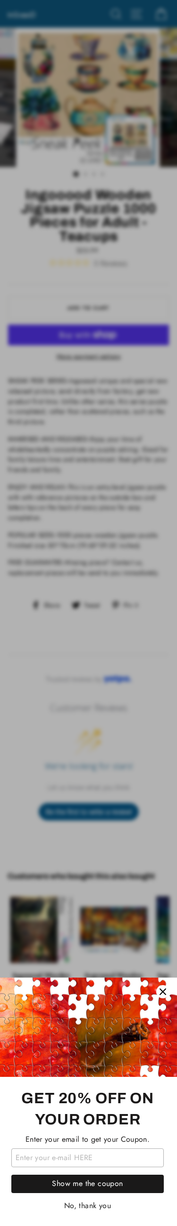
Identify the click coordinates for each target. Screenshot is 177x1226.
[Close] (162, 991)
